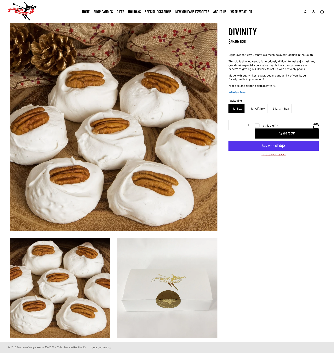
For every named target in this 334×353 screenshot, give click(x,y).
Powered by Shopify (75, 347)
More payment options (274, 154)
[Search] (305, 12)
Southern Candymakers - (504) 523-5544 (40, 347)
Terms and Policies (100, 347)
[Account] (313, 12)
